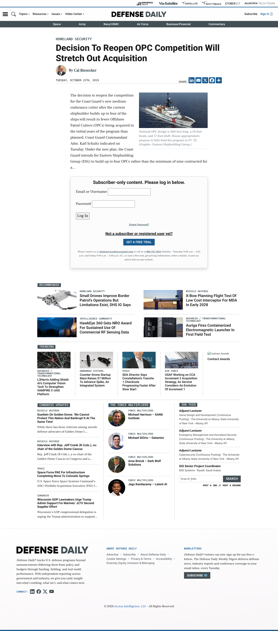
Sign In (265, 14)
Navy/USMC (111, 24)
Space (57, 24)
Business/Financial (178, 24)
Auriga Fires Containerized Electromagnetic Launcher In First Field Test (210, 330)
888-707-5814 (153, 251)
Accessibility (164, 559)
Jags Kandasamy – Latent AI (147, 484)
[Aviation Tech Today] (260, 3)
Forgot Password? (139, 224)
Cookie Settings (116, 559)
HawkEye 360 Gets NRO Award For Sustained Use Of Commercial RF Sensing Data (106, 327)
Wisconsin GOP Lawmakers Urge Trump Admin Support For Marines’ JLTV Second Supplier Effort (65, 503)
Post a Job (210, 485)
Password (83, 203)
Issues (56, 14)
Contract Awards (218, 359)
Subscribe (250, 14)
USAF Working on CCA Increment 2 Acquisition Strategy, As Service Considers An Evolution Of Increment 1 (181, 382)
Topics (23, 14)
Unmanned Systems (91, 371)
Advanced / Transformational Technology (49, 373)
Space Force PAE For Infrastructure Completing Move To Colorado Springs (63, 474)
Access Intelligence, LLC (130, 606)
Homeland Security (74, 39)
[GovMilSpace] (211, 3)
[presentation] (116, 418)
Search (232, 479)
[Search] (13, 14)
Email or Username (91, 191)
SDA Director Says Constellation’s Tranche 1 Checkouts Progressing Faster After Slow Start (139, 382)
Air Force (142, 24)
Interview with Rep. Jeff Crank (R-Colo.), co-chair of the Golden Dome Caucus (67, 446)
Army (82, 24)
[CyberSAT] (232, 3)
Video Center (73, 14)
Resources (40, 14)
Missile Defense (48, 411)
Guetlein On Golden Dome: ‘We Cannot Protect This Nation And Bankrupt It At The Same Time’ (66, 418)
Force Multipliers (140, 411)
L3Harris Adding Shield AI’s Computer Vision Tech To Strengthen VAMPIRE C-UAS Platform (52, 387)
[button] (5, 14)
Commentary (217, 24)
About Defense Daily (153, 554)
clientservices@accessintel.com (116, 251)
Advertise (112, 554)
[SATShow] (190, 3)
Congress (43, 495)
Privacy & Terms (141, 559)
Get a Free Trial (139, 242)
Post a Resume (232, 485)
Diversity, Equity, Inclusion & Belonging (130, 563)
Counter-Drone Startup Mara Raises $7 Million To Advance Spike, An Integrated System (95, 380)
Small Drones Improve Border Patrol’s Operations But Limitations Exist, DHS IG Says (105, 300)
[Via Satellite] (168, 3)
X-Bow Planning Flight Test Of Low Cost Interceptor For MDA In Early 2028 (211, 300)
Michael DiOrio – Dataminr (146, 438)
